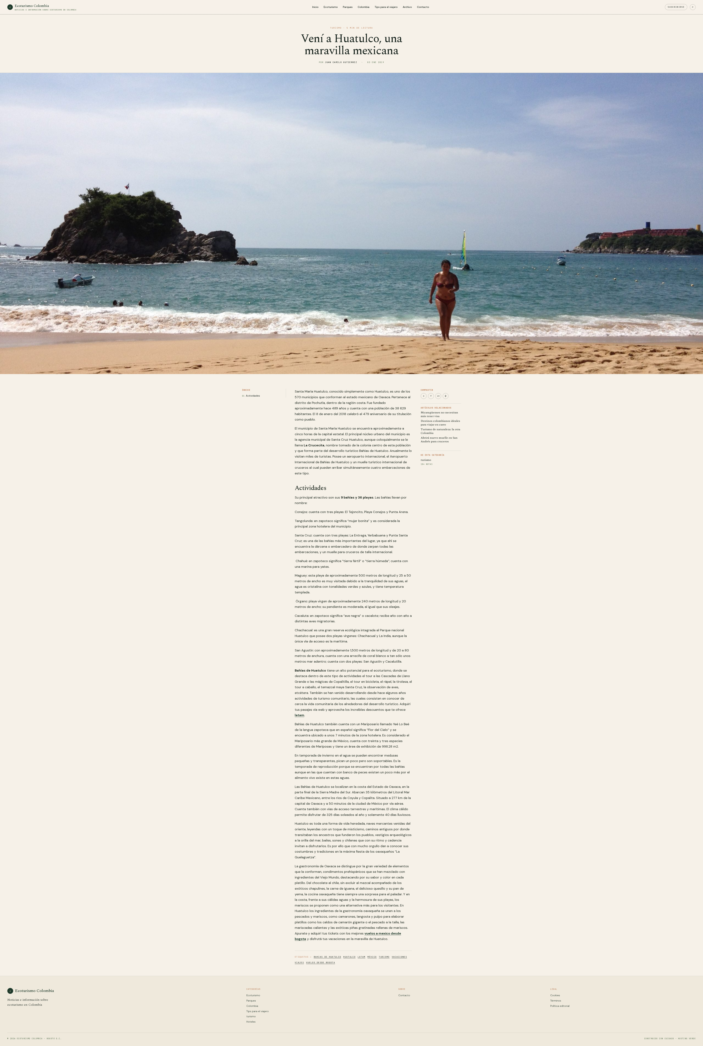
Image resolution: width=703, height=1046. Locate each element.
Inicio (315, 7)
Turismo (384, 957)
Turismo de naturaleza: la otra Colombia (440, 431)
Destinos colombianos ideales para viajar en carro (440, 422)
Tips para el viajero (386, 7)
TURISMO (336, 28)
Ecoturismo (331, 7)
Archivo (407, 7)
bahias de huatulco (327, 957)
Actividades (253, 395)
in (438, 396)
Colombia (363, 7)
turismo (426, 460)
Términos (555, 1000)
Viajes (299, 962)
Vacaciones (399, 957)
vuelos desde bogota (320, 962)
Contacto (423, 7)
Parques (348, 7)
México (372, 957)
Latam (361, 957)
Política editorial (560, 1006)
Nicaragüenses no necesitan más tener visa (439, 414)
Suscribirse (676, 7)
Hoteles (251, 1021)
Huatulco (349, 957)
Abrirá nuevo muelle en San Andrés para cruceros (439, 439)
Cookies (555, 995)
